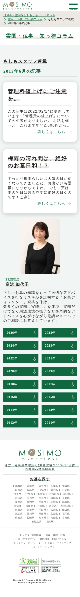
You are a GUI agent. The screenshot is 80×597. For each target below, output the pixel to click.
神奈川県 (54, 493)
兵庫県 (41, 505)
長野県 (66, 497)
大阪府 (29, 505)
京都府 (17, 505)
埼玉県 (17, 493)
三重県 (54, 501)
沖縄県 (49, 521)
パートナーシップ (42, 547)
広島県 (54, 509)
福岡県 (66, 513)
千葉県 (29, 493)
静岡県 (30, 501)
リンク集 (47, 543)
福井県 (42, 497)
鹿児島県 (36, 521)
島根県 (30, 509)
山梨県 (54, 497)
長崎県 (30, 517)
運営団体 (36, 535)
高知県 (54, 513)
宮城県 (54, 485)
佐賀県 (18, 517)
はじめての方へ (26, 539)
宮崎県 (66, 517)
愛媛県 (42, 513)
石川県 (30, 497)
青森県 (30, 485)
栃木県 (54, 489)
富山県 (18, 497)
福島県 (30, 489)
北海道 (18, 485)
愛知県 (42, 501)
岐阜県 (18, 501)
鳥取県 (18, 509)
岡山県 (42, 509)
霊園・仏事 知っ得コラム (25, 19)
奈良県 (52, 505)
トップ (23, 535)
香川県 (30, 513)
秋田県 (66, 485)
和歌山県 (66, 505)
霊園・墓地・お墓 (55, 535)
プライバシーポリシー (25, 543)
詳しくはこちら (52, 132)
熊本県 (42, 517)
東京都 (41, 493)
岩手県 (42, 485)
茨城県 (42, 489)
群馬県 (66, 489)
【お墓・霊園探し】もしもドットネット (29, 15)
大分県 (54, 517)
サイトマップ (63, 543)
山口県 (66, 509)
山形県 (18, 489)
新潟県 (67, 493)
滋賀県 (66, 501)
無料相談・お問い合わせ (53, 539)
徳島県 (18, 513)
